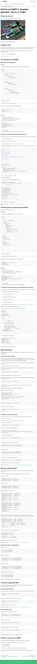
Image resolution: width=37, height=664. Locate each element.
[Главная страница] (1, 4)
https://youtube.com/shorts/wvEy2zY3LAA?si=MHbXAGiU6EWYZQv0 (19, 464)
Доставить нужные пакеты (7, 56)
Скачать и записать (4, 54)
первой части (3, 18)
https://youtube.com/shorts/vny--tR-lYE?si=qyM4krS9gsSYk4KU (19, 542)
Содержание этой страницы (6, 6)
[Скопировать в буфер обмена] (35, 69)
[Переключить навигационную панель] (1, 1)
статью (28, 359)
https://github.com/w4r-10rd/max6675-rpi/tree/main (24, 304)
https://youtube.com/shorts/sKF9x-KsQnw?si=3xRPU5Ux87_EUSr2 (19, 606)
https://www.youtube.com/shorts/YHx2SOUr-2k (16, 204)
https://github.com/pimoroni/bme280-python (18, 143)
